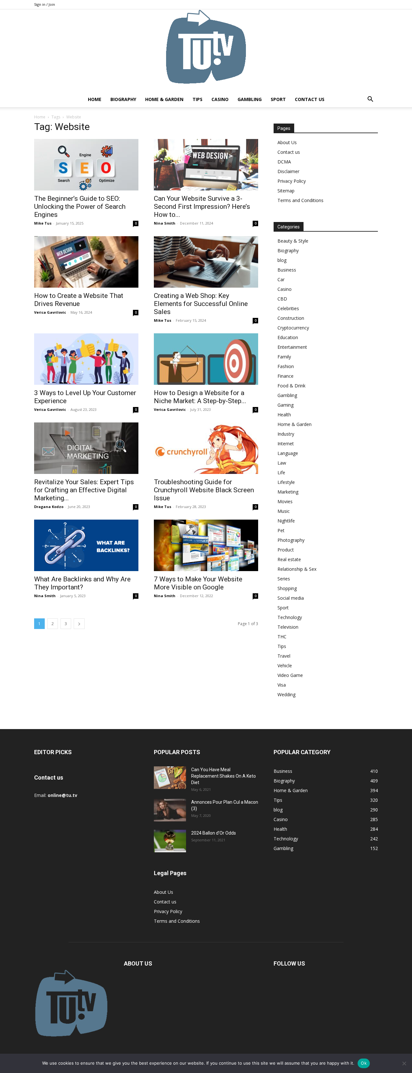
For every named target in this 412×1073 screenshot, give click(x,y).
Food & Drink (291, 386)
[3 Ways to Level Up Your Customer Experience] (86, 359)
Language (287, 453)
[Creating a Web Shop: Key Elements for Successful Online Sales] (206, 262)
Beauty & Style (292, 241)
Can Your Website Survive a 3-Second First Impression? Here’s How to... (202, 206)
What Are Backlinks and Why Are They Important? (82, 583)
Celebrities (288, 308)
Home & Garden (164, 99)
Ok (364, 1063)
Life (281, 472)
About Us (287, 142)
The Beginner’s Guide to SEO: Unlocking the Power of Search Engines (80, 206)
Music (283, 511)
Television (287, 627)
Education (287, 337)
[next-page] (79, 623)
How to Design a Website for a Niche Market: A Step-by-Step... (200, 397)
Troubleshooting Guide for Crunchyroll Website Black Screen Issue (204, 490)
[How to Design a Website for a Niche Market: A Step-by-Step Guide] (206, 359)
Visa (281, 685)
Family (284, 357)
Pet (281, 530)
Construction (290, 318)
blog (281, 260)
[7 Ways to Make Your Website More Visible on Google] (206, 545)
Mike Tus (43, 223)
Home (94, 99)
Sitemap (286, 191)
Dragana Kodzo (48, 506)
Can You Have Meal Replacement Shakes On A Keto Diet (223, 776)
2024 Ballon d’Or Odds (213, 833)
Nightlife (286, 521)
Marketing (287, 492)
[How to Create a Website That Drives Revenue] (86, 262)
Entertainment (292, 347)
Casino (220, 99)
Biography (123, 99)
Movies (285, 501)
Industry (285, 434)
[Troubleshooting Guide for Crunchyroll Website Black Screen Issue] (206, 448)
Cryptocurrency (293, 328)
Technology (289, 617)
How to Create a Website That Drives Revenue (78, 300)
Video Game (290, 675)
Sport (278, 99)
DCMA (284, 162)
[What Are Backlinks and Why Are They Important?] (86, 545)
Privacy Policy (291, 181)
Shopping (287, 588)
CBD (282, 299)
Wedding (286, 694)
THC (281, 637)
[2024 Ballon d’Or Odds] (170, 841)
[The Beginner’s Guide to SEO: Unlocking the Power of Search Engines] (86, 164)
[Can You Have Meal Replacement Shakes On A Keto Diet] (170, 777)
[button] (370, 100)
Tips (197, 99)
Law (281, 463)
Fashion (285, 366)
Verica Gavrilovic (50, 312)
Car (281, 279)
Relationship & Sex (296, 569)
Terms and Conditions (300, 200)
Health (284, 415)
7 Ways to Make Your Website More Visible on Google (198, 583)
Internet (285, 443)
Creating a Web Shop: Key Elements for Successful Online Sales (201, 304)
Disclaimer (288, 171)
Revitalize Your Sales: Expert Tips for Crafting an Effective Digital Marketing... (84, 490)
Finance (285, 376)
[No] (404, 1063)
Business (286, 270)
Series (283, 579)
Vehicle (284, 665)
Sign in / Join (44, 4)
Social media (290, 598)
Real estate (289, 559)
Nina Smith (164, 223)
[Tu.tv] (206, 50)
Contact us (309, 99)
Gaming (285, 405)
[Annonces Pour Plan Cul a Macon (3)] (170, 810)
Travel (283, 656)
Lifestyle (286, 482)
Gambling (250, 99)
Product (285, 550)
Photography (290, 540)
